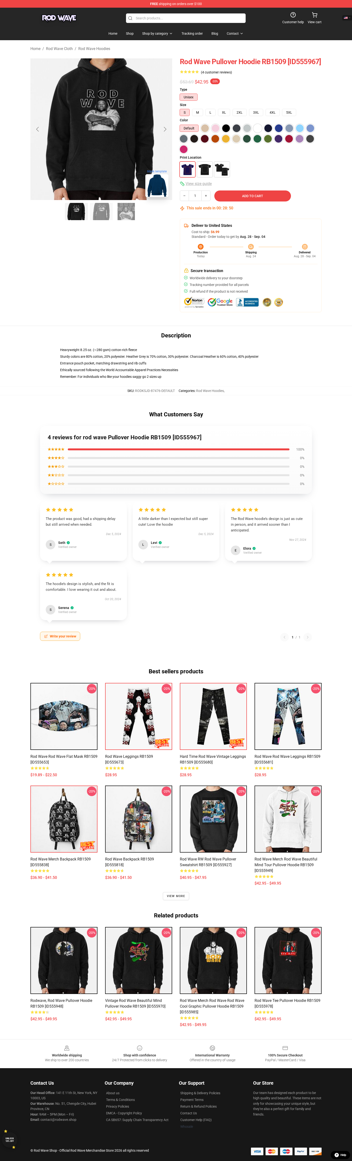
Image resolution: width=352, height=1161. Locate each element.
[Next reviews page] (307, 637)
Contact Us (188, 1113)
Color (184, 120)
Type (183, 89)
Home (35, 48)
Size (183, 105)
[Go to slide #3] (126, 211)
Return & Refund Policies (198, 1106)
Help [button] (343, 1155)
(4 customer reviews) (216, 72)
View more (176, 896)
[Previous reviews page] (284, 637)
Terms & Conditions (120, 1100)
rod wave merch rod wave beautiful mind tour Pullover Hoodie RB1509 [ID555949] (286, 865)
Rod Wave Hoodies (94, 48)
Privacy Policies (117, 1106)
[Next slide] (165, 129)
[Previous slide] (38, 129)
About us (112, 1093)
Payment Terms (192, 1100)
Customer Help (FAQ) (196, 1120)
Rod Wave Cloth (59, 48)
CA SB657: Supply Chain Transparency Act (137, 1120)
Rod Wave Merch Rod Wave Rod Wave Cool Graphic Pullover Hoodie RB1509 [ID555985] (212, 1006)
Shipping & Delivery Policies (200, 1093)
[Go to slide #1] (76, 211)
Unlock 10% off (10, 1139)
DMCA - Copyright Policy (124, 1113)
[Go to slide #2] (101, 211)
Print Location (190, 157)
